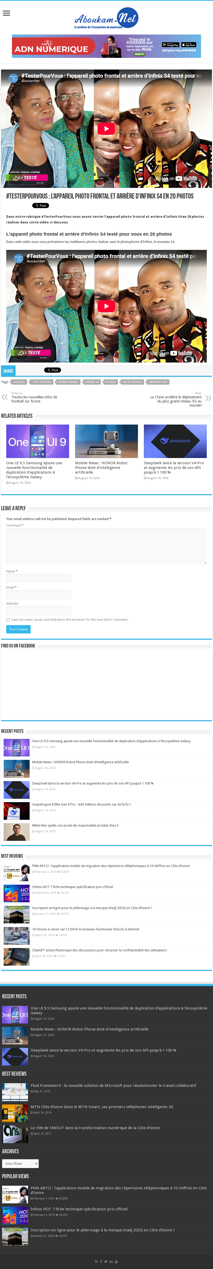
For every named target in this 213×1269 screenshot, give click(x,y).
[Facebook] (101, 1261)
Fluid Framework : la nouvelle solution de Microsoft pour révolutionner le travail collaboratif (113, 1085)
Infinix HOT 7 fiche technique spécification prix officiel (72, 887)
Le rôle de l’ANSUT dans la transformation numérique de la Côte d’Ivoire (95, 1127)
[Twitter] (106, 1261)
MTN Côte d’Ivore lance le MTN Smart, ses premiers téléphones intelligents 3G (102, 1106)
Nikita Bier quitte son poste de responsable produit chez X (75, 825)
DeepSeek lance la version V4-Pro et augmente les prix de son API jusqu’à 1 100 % (174, 468)
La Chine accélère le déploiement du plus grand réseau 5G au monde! (176, 399)
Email (11, 587)
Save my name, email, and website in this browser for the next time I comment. (69, 620)
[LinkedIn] (111, 1261)
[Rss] (96, 1261)
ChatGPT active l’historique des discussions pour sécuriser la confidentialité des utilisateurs (99, 950)
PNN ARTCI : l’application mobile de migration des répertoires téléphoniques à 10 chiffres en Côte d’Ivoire (111, 866)
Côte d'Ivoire (41, 382)
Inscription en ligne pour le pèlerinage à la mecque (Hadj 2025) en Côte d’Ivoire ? (92, 908)
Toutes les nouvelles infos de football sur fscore (34, 397)
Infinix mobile (68, 382)
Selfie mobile (132, 382)
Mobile (111, 382)
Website (12, 603)
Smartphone (158, 382)
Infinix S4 (95, 234)
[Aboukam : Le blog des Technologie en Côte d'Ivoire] (106, 16)
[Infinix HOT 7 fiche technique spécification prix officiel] (17, 893)
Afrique (19, 382)
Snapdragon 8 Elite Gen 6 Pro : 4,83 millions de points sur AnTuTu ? (81, 804)
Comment (14, 525)
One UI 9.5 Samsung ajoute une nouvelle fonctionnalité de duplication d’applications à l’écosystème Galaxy (34, 470)
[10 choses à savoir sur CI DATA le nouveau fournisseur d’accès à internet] (17, 936)
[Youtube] (116, 1261)
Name (12, 571)
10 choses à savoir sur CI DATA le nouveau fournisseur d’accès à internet (85, 929)
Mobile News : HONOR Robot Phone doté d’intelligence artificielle (101, 468)
